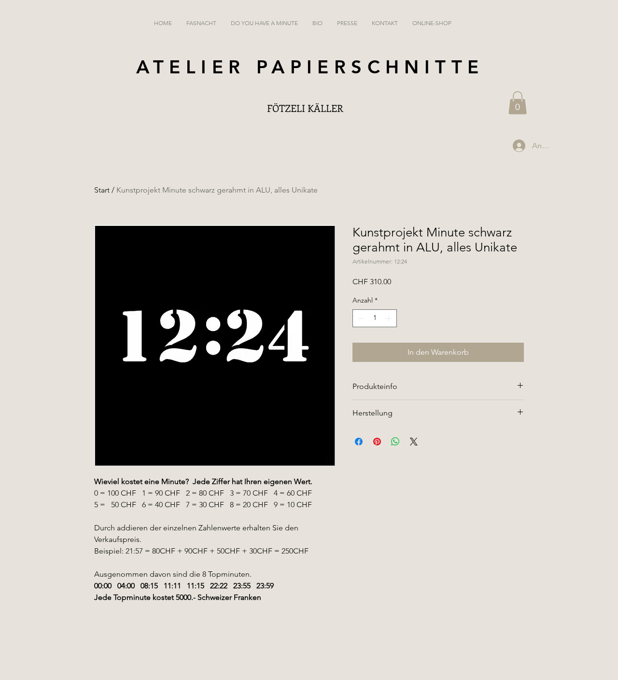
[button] (517, 102)
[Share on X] (414, 441)
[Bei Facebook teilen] (359, 441)
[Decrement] (360, 318)
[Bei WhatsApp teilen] (395, 441)
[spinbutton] (374, 318)
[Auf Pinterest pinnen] (377, 441)
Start (102, 189)
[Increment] (389, 318)
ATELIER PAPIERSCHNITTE (310, 67)
